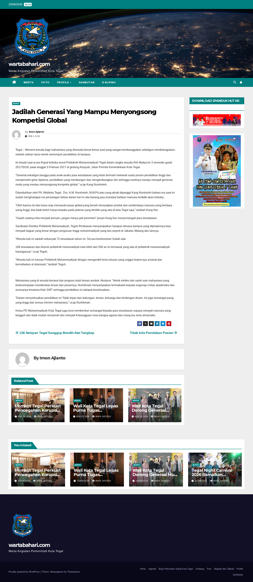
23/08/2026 (83, 481)
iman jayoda (45, 416)
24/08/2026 (24, 481)
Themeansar (73, 571)
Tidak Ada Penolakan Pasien (152, 333)
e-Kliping (200, 569)
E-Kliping (109, 82)
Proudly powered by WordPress (25, 571)
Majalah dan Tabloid (224, 569)
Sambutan (87, 82)
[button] (234, 82)
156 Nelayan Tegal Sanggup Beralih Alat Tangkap (56, 333)
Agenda (152, 569)
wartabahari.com (29, 64)
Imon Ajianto (36, 131)
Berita (29, 82)
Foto (45, 82)
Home (143, 569)
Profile (63, 82)
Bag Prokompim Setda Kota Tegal (176, 569)
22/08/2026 (201, 481)
